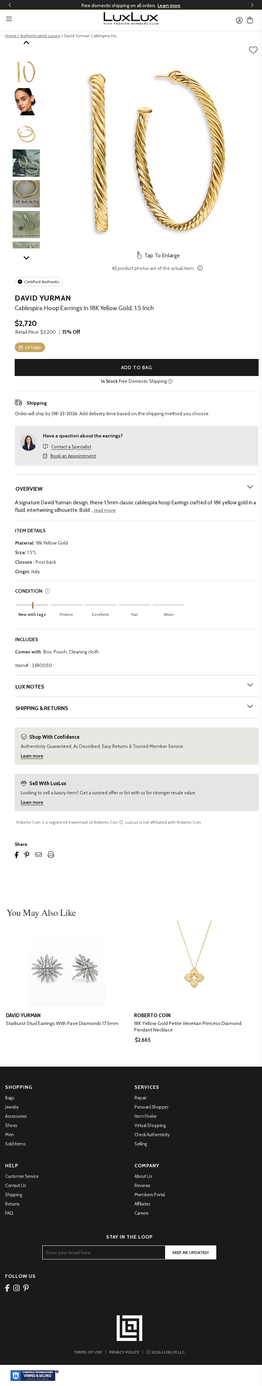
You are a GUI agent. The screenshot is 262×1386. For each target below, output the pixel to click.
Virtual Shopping (149, 1125)
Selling (140, 1143)
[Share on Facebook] (16, 855)
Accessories (16, 1116)
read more (104, 510)
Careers (141, 1213)
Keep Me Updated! (191, 1252)
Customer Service (22, 1176)
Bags (9, 1097)
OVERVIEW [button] (29, 489)
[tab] (137, 489)
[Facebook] (7, 1288)
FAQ (9, 1213)
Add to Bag (136, 367)
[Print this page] (51, 855)
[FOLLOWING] (255, 50)
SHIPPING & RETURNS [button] (41, 708)
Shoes (11, 1125)
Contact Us (15, 1185)
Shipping (13, 1194)
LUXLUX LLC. (168, 1352)
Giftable (32, 347)
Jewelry (12, 1107)
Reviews (142, 1185)
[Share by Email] (38, 855)
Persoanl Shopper (151, 1107)
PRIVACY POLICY (124, 1352)
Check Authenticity (152, 1134)
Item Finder (145, 1116)
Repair (140, 1097)
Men (9, 1134)
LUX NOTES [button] (29, 686)
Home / (12, 35)
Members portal (149, 1194)
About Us (143, 1176)
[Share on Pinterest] (27, 855)
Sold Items (15, 1143)
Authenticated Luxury (40, 35)
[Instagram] (16, 1288)
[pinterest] (26, 1288)
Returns (12, 1204)
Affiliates (142, 1204)
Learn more (169, 5)
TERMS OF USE (87, 1352)
